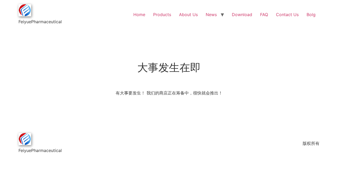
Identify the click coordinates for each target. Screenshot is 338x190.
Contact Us (287, 14)
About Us (188, 14)
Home (139, 14)
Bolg (311, 14)
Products (162, 14)
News (211, 14)
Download (242, 14)
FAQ (264, 14)
